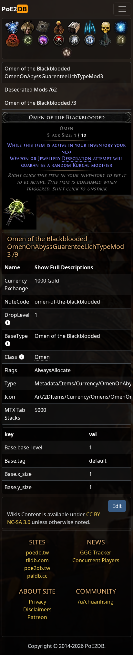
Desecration (76, 158)
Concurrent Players (95, 560)
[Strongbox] (74, 26)
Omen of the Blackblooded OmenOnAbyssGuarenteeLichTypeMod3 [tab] (54, 72)
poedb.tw (37, 552)
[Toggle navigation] (122, 9)
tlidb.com (37, 560)
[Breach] (43, 38)
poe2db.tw (37, 568)
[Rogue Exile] (12, 38)
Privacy (37, 601)
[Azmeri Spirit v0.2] (120, 26)
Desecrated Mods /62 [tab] (31, 89)
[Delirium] (74, 38)
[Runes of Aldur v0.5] (12, 26)
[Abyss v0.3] (28, 38)
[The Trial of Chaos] (66, 51)
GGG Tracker (95, 552)
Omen (42, 356)
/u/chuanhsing (96, 601)
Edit (117, 506)
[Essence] (89, 26)
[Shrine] (58, 26)
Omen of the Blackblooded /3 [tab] (40, 102)
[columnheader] (17, 267)
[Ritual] (58, 38)
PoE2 (14, 9)
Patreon (37, 617)
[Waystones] (43, 26)
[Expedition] (89, 38)
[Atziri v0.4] (28, 26)
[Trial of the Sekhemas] (120, 38)
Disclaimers (37, 609)
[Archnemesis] (105, 26)
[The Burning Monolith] (105, 38)
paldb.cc (37, 575)
